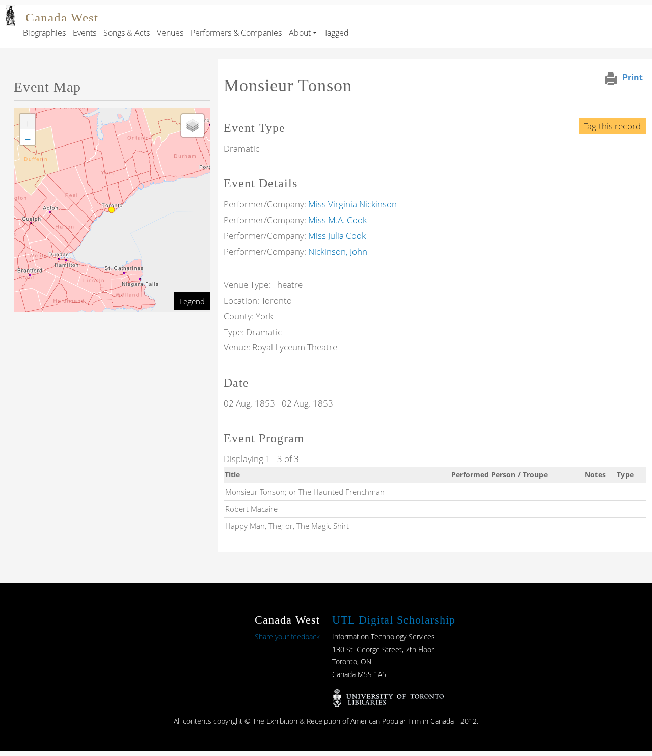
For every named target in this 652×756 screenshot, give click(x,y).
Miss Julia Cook (337, 235)
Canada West (61, 17)
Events (84, 32)
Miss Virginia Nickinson (352, 204)
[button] (27, 121)
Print (632, 77)
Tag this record (612, 126)
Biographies (44, 32)
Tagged (336, 32)
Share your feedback (287, 636)
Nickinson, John (337, 251)
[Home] (10, 12)
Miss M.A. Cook (337, 220)
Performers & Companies (236, 32)
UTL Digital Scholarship (393, 619)
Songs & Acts (126, 32)
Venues (170, 32)
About (300, 32)
